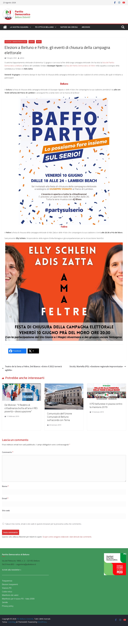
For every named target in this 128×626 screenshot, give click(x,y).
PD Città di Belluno (44, 27)
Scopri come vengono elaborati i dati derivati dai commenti (67, 536)
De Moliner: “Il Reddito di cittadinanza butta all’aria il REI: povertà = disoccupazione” (21, 408)
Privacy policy (7, 605)
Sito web (6, 510)
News (39, 42)
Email (5, 498)
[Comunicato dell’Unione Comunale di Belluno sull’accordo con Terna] (64, 385)
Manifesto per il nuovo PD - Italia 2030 (18, 598)
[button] (29, 27)
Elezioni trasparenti (10, 584)
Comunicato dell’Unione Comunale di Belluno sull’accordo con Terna (59, 417)
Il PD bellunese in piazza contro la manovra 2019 (106, 405)
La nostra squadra (19, 27)
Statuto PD (7, 587)
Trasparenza (7, 580)
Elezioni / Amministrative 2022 (16, 42)
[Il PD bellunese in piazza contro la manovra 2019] (106, 385)
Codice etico (7, 591)
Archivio (86, 27)
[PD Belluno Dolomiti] (5, 27)
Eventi (32, 42)
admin (22, 58)
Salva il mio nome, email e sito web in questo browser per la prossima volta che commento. (43, 523)
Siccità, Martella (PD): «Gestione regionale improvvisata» (96, 366)
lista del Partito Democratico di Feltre (80, 65)
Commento (7, 452)
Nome (5, 486)
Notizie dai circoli (69, 27)
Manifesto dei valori (10, 595)
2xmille (5, 602)
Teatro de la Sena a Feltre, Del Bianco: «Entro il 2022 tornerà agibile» (33, 368)
